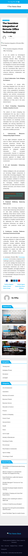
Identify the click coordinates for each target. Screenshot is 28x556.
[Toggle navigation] (26, 11)
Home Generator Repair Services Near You (13, 334)
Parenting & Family (8, 441)
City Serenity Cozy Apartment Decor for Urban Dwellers (12, 350)
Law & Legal (6, 433)
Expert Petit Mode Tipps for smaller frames (14, 513)
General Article (6, 422)
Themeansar (13, 542)
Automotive (5, 391)
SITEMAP (5, 377)
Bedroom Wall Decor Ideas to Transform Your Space (13, 319)
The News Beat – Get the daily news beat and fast (11, 552)
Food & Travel (6, 418)
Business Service (7, 403)
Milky (11, 36)
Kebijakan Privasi (7, 370)
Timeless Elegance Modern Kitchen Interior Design (8, 286)
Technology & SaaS (8, 456)
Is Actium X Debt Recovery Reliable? (12, 504)
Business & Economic (8, 395)
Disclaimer (5, 374)
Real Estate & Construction (10, 448)
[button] (13, 11)
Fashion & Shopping (8, 414)
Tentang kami (6, 366)
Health (4, 426)
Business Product (7, 399)
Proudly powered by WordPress (9, 540)
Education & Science (8, 407)
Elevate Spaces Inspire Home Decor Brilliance (20, 286)
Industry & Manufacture (9, 437)
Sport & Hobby (6, 452)
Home (4, 429)
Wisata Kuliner (6, 20)
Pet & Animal (6, 445)
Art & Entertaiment (7, 387)
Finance (5, 410)
